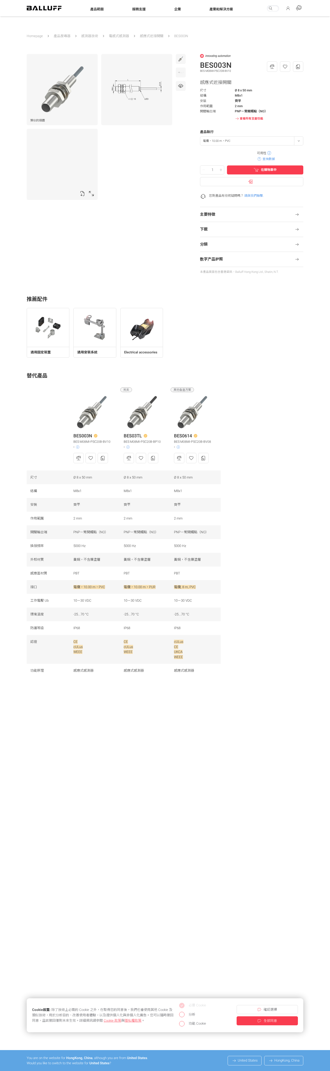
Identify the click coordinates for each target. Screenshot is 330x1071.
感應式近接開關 (151, 36)
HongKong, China (286, 1060)
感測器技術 (89, 36)
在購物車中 (269, 170)
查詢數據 (268, 159)
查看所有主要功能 (251, 118)
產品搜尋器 (62, 36)
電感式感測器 (119, 36)
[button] (97, 9)
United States (248, 1060)
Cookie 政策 (112, 1021)
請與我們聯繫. (254, 195)
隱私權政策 (133, 1021)
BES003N (181, 36)
